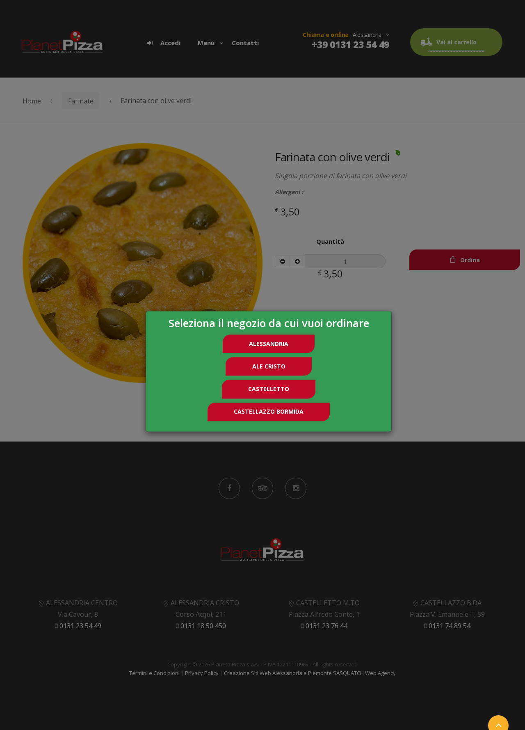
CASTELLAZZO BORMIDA (269, 412)
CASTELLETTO (268, 389)
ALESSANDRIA (268, 344)
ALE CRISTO (268, 366)
